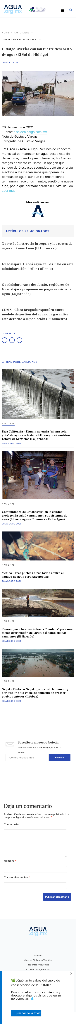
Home (5, 33)
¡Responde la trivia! (28, 1013)
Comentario (12, 824)
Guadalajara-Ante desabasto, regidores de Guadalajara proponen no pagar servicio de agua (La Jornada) (36, 289)
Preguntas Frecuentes (38, 964)
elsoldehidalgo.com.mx (30, 132)
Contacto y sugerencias (38, 969)
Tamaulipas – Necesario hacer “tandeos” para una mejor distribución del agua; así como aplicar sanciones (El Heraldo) (37, 632)
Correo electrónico (17, 877)
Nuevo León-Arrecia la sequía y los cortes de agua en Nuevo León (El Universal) (37, 246)
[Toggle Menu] (62, 10)
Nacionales (21, 33)
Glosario (38, 955)
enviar (59, 757)
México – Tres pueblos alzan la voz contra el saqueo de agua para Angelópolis (33, 575)
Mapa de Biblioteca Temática (38, 960)
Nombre (10, 861)
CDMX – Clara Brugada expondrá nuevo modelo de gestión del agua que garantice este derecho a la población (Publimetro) (35, 314)
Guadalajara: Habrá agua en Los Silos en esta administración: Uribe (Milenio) (37, 266)
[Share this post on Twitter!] (12, 340)
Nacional (8, 423)
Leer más (8, 191)
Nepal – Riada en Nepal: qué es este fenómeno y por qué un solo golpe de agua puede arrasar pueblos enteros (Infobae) (35, 692)
